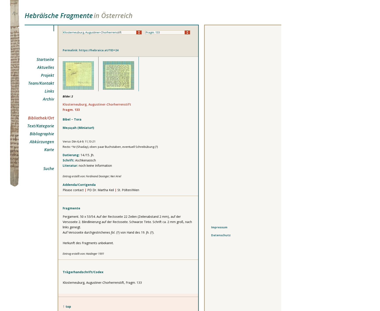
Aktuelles (45, 67)
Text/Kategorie (40, 125)
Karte (49, 149)
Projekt (47, 75)
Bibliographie (42, 133)
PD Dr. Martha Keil (101, 190)
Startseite (45, 59)
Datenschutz (221, 235)
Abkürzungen (42, 141)
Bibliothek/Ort (41, 118)
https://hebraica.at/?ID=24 (98, 50)
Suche (48, 168)
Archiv (48, 99)
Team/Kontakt (41, 83)
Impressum (219, 227)
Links (49, 91)
